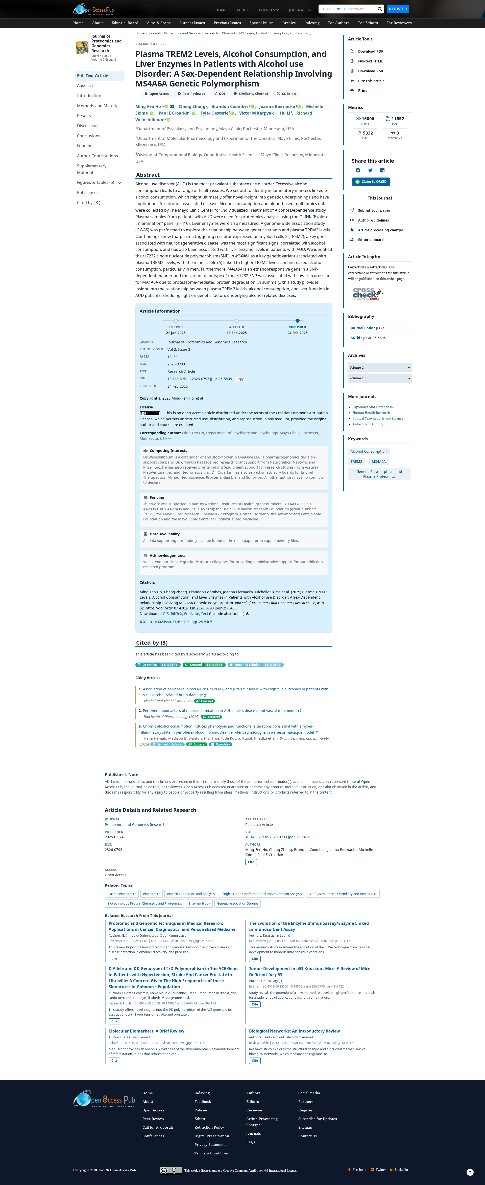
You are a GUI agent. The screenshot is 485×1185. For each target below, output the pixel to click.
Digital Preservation (212, 1135)
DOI (222, 94)
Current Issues (192, 22)
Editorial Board (125, 22)
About (242, 10)
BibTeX (176, 613)
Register (398, 9)
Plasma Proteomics (121, 893)
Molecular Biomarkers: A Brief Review (146, 1031)
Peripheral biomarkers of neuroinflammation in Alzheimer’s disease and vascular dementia (220, 710)
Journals (298, 10)
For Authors (338, 22)
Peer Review (153, 1118)
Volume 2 (357, 367)
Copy (240, 379)
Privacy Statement (210, 1144)
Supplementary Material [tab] (91, 169)
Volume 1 (357, 378)
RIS (166, 613)
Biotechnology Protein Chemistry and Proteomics (144, 903)
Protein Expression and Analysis (191, 893)
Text (204, 613)
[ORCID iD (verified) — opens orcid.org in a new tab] (166, 106)
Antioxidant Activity (368, 424)
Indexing (312, 22)
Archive (289, 22)
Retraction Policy (209, 1127)
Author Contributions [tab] (97, 156)
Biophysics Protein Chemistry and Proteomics (343, 893)
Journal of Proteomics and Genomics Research (183, 33)
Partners (305, 1101)
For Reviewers (399, 22)
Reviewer (254, 1110)
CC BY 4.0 (289, 94)
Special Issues (262, 22)
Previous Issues (227, 22)
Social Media (309, 1092)
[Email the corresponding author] (171, 106)
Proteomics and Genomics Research (135, 824)
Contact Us (307, 1135)
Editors (252, 1101)
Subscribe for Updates (317, 1118)
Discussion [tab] (87, 125)
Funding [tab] (85, 145)
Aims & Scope (159, 22)
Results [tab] (84, 115)
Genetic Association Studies (237, 903)
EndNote (191, 613)
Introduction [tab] (89, 95)
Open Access (153, 1110)
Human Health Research (371, 413)
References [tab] (88, 192)
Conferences (153, 1135)
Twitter (380, 1170)
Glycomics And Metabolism (373, 407)
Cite (251, 862)
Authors (253, 1092)
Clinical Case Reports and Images (378, 418)
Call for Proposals (158, 1127)
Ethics (200, 1118)
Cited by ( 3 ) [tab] (88, 202)
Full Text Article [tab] (92, 75)
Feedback (203, 1101)
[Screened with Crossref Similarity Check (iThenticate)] (367, 293)
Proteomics (151, 893)
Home (220, 10)
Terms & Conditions (212, 1153)
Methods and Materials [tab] (99, 105)
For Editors (368, 22)
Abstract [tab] (85, 85)
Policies (267, 10)
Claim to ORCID (374, 181)
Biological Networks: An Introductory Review (294, 1031)
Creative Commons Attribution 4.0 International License (259, 1170)
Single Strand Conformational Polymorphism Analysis (262, 893)
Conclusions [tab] (88, 136)
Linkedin (401, 1170)
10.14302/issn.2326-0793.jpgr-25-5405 (199, 378)
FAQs (250, 1141)
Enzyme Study (199, 903)
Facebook (359, 1170)
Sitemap (305, 1127)
